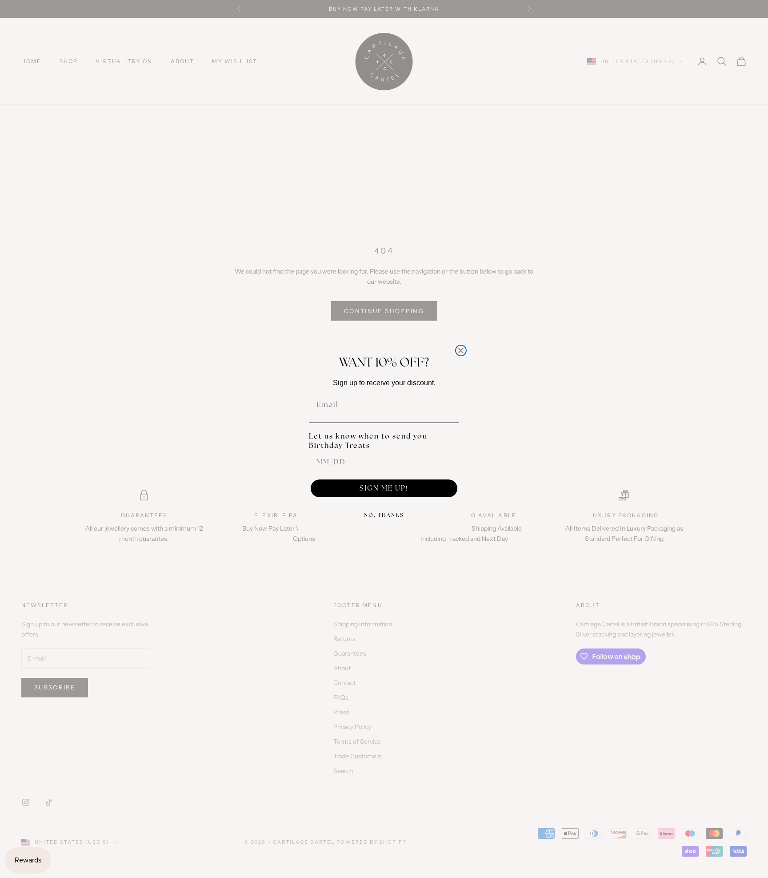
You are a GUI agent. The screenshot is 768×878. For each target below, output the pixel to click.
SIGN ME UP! (384, 488)
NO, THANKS (384, 515)
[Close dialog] (461, 350)
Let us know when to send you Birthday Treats (368, 440)
